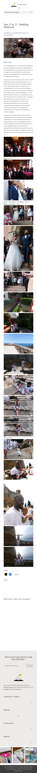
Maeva (8, 33)
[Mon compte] (19, 8)
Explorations (23, 33)
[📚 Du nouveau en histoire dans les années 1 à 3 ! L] (18, 755)
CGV (22, 769)
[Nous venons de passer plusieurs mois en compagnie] (31, 755)
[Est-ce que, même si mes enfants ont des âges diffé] (6, 755)
